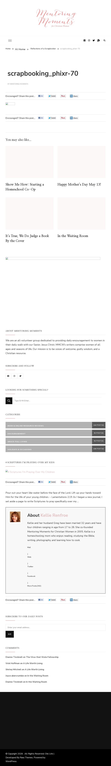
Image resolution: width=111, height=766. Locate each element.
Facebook (31, 576)
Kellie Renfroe (54, 515)
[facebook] (8, 376)
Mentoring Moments (19, 84)
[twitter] (20, 376)
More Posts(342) (34, 586)
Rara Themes (26, 757)
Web (29, 557)
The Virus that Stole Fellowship (42, 657)
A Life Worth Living (33, 663)
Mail (29, 547)
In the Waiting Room (73, 236)
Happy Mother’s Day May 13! (79, 184)
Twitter (30, 566)
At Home (20, 49)
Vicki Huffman (13, 663)
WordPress (11, 761)
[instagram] (14, 376)
